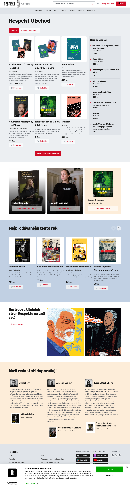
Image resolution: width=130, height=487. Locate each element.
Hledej (92, 4)
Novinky (14, 31)
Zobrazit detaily (30, 483)
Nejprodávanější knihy (29, 31)
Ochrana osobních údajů (50, 462)
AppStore (83, 455)
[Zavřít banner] (127, 467)
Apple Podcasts (100, 455)
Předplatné (91, 11)
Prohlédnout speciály (103, 208)
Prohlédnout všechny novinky (48, 153)
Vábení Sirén (67, 64)
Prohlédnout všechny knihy (27, 208)
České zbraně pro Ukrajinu (104, 103)
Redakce (12, 456)
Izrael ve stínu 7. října (102, 92)
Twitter (116, 455)
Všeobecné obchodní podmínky (52, 459)
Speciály (64, 11)
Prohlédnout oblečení (65, 208)
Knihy (56, 11)
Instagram (119, 455)
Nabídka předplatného (17, 462)
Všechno (38, 11)
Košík (121, 3)
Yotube (100, 460)
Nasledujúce (119, 228)
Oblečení (48, 11)
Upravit (108, 475)
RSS (42, 456)
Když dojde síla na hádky (78, 266)
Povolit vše (109, 469)
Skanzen (65, 121)
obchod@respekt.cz (107, 4)
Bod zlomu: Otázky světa (50, 266)
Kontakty (12, 459)
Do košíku (17, 88)
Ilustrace (81, 11)
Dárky (72, 11)
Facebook (112, 455)
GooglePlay (83, 460)
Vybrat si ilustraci (17, 324)
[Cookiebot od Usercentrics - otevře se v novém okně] (12, 483)
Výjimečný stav (99, 81)
